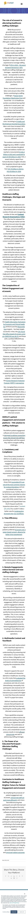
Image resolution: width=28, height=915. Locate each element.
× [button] (25, 893)
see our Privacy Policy (14, 902)
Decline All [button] (22, 912)
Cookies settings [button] (6, 912)
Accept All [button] (14, 912)
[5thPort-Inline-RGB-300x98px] (9, 2)
